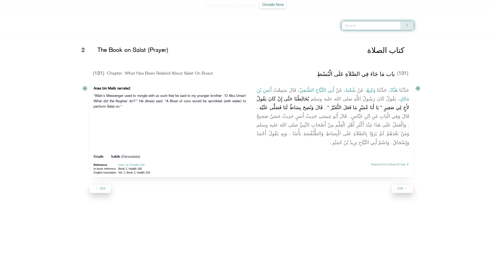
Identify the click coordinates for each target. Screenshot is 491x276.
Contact (261, 271)
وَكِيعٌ (371, 90)
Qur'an (427, 13)
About (193, 271)
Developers (241, 271)
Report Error (379, 164)
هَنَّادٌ (394, 90)
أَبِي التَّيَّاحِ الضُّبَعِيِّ (316, 90)
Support (222, 271)
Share (393, 164)
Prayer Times (461, 13)
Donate (277, 271)
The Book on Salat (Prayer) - (153, 36)
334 (400, 188)
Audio (478, 13)
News (207, 271)
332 (102, 188)
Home (90, 36)
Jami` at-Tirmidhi (109, 36)
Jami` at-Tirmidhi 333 (131, 164)
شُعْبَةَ (350, 90)
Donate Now (273, 5)
